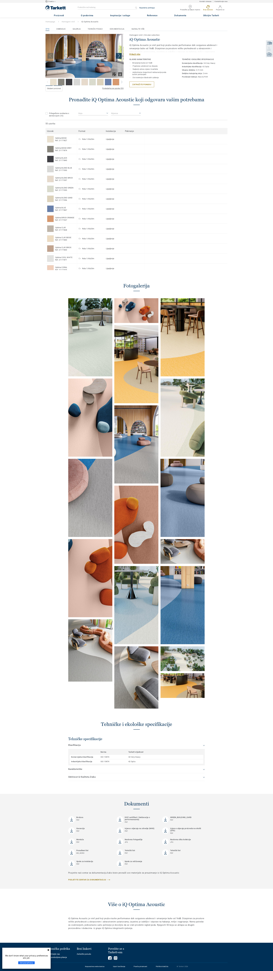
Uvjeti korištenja (119, 966)
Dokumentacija (117, 29)
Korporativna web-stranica (95, 966)
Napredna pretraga (147, 8)
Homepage (50, 22)
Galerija (77, 29)
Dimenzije (61, 29)
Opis (47, 29)
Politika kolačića (162, 966)
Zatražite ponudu (84, 954)
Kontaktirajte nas (221, 1)
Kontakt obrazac (205, 1)
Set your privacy (26, 963)
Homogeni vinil (68, 22)
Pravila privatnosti (140, 966)
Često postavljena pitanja (56, 957)
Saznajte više (138, 29)
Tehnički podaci (95, 29)
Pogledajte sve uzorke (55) (113, 88)
